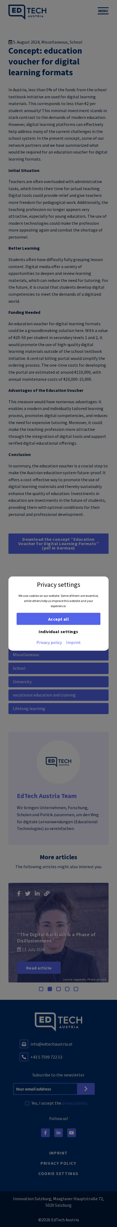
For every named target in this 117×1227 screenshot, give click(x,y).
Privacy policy (49, 642)
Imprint (73, 642)
